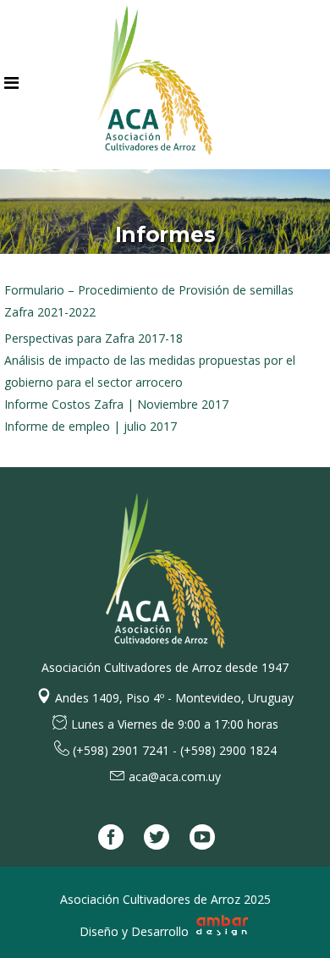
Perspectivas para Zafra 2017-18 (93, 338)
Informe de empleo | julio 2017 (90, 426)
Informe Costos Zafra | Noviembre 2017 (116, 404)
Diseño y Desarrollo (136, 931)
